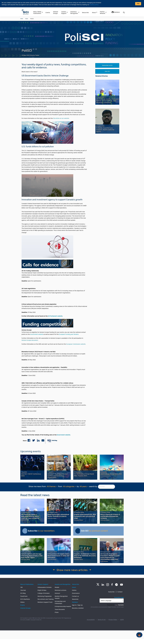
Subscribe (111, 592)
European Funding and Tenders (69, 334)
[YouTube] (121, 584)
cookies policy (94, 4)
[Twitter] (97, 585)
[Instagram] (107, 584)
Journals (23, 590)
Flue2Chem (23, 596)
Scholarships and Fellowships (60, 602)
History (74, 590)
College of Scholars (44, 593)
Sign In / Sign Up (77, 605)
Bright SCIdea (42, 590)
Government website (36, 334)
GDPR (122, 619)
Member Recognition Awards (61, 597)
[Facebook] (112, 584)
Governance (76, 593)
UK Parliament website (55, 316)
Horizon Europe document (30, 340)
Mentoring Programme (45, 596)
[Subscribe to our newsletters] (25, 531)
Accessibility (91, 619)
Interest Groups (55, 12)
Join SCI (107, 71)
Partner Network (102, 12)
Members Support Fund (45, 602)
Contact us (75, 596)
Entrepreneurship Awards (63, 606)
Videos (22, 602)
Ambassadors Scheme (45, 587)
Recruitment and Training (46, 599)
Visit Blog (54, 440)
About (94, 12)
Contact (119, 592)
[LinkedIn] (103, 584)
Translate (121, 605)
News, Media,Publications (37, 12)
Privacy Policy (112, 619)
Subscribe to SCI (107, 65)
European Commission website (76, 344)
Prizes (56, 612)
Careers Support (63, 12)
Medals (57, 587)
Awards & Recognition (74, 12)
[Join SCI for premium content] (78, 531)
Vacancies (75, 599)
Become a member (78, 608)
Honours (57, 593)
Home (21, 18)
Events (48, 12)
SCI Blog (23, 593)
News (26, 18)
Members (117, 12)
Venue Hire (85, 12)
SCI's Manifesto (25, 599)
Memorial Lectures (60, 590)
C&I (21, 587)
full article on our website (61, 118)
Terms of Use (102, 619)
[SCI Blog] (116, 584)
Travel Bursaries (60, 609)
